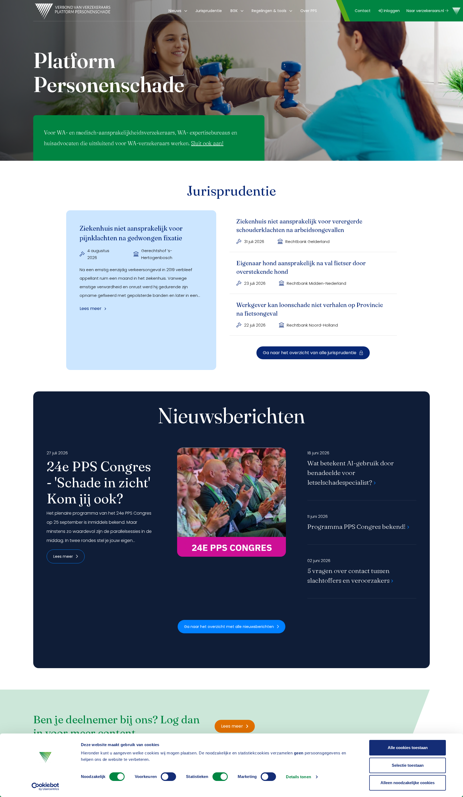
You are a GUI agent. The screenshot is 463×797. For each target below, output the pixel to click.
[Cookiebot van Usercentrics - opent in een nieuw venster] (45, 787)
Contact (363, 10)
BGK (234, 10)
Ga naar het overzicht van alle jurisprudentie (309, 353)
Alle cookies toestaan (408, 747)
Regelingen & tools (269, 10)
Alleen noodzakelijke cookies (407, 782)
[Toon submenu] (185, 10)
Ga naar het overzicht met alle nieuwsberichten (229, 626)
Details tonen (298, 776)
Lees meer (63, 556)
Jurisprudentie (208, 10)
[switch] (168, 776)
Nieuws (175, 10)
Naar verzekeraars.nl (425, 11)
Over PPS (308, 10)
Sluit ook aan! (207, 143)
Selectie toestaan (408, 765)
